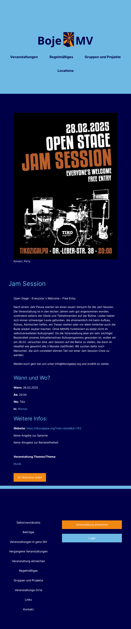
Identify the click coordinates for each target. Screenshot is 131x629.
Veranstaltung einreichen (92, 524)
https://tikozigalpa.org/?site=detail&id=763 (53, 428)
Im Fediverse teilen (30, 477)
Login (92, 538)
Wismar (22, 409)
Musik (17, 463)
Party (27, 261)
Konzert (18, 261)
